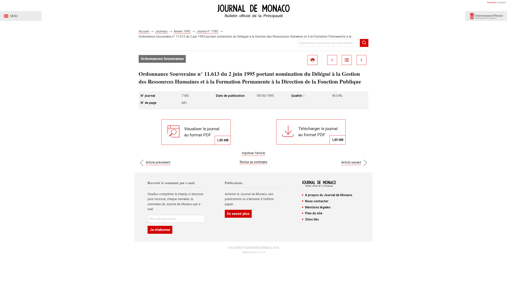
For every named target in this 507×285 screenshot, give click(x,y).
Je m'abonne (160, 230)
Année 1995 (182, 31)
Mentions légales (318, 207)
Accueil (144, 31)
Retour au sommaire (253, 162)
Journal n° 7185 (207, 31)
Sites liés (312, 219)
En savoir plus (238, 214)
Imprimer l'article (253, 153)
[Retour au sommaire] (347, 60)
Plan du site (313, 213)
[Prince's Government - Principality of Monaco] (486, 16)
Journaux (161, 31)
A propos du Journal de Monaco (328, 195)
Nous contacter (317, 201)
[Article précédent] (332, 60)
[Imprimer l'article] (312, 60)
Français (491, 2)
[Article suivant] (361, 60)
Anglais (502, 2)
